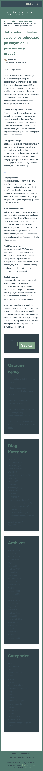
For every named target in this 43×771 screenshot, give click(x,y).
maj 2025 (12, 588)
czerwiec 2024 (14, 594)
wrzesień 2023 (14, 622)
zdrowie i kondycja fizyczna (22, 516)
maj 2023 (12, 635)
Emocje (11, 472)
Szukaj (10, 340)
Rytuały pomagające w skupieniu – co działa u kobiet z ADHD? (21, 391)
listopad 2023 (14, 616)
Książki (11, 478)
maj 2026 (12, 553)
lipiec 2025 (12, 582)
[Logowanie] (5, 4)
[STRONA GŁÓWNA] (5, 21)
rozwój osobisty (17, 512)
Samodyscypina (14, 522)
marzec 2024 (13, 603)
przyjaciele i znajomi (19, 503)
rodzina (14, 509)
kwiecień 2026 (14, 557)
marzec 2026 (13, 560)
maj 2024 (12, 597)
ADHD (10, 459)
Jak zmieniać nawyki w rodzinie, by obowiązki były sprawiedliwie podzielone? (21, 412)
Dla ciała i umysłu (15, 469)
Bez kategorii (13, 462)
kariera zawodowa (18, 500)
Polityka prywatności (21, 754)
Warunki (30, 757)
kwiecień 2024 (14, 600)
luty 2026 (12, 563)
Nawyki (11, 481)
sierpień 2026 (14, 550)
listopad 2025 (14, 572)
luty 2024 (12, 607)
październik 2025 (15, 575)
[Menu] (37, 13)
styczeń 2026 (14, 566)
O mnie (11, 484)
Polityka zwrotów (16, 757)
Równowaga (13, 487)
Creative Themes (28, 765)
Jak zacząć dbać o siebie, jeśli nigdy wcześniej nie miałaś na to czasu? (21, 424)
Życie (10, 525)
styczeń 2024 (14, 610)
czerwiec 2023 (14, 632)
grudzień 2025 (14, 569)
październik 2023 (15, 619)
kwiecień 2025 (14, 591)
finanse (14, 497)
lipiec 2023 (12, 628)
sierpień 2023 (14, 625)
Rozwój (25, 62)
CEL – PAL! (13, 465)
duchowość (15, 494)
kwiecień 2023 (14, 638)
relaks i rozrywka (13, 62)
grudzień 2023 (14, 613)
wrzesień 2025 (14, 578)
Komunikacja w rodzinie (18, 475)
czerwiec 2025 (14, 585)
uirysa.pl (28, 767)
